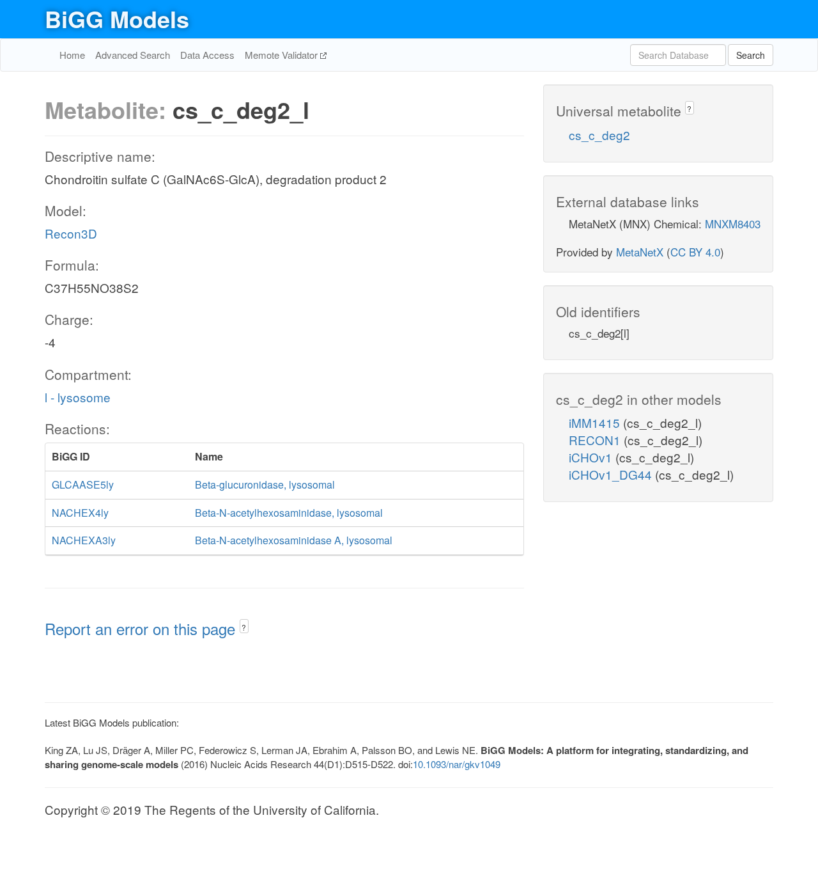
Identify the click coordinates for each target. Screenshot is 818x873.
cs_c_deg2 (599, 134)
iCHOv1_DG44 (612, 474)
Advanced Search (132, 54)
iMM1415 (596, 422)
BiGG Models (117, 18)
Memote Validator (282, 54)
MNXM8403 (732, 224)
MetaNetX (639, 252)
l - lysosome (78, 396)
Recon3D (71, 233)
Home (72, 54)
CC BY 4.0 (695, 252)
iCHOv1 (592, 457)
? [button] (244, 627)
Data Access (207, 54)
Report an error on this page (142, 628)
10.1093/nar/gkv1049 (456, 764)
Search (750, 55)
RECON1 (596, 439)
